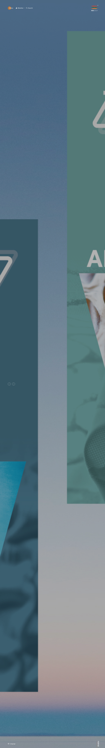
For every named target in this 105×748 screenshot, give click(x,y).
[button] (9, 384)
